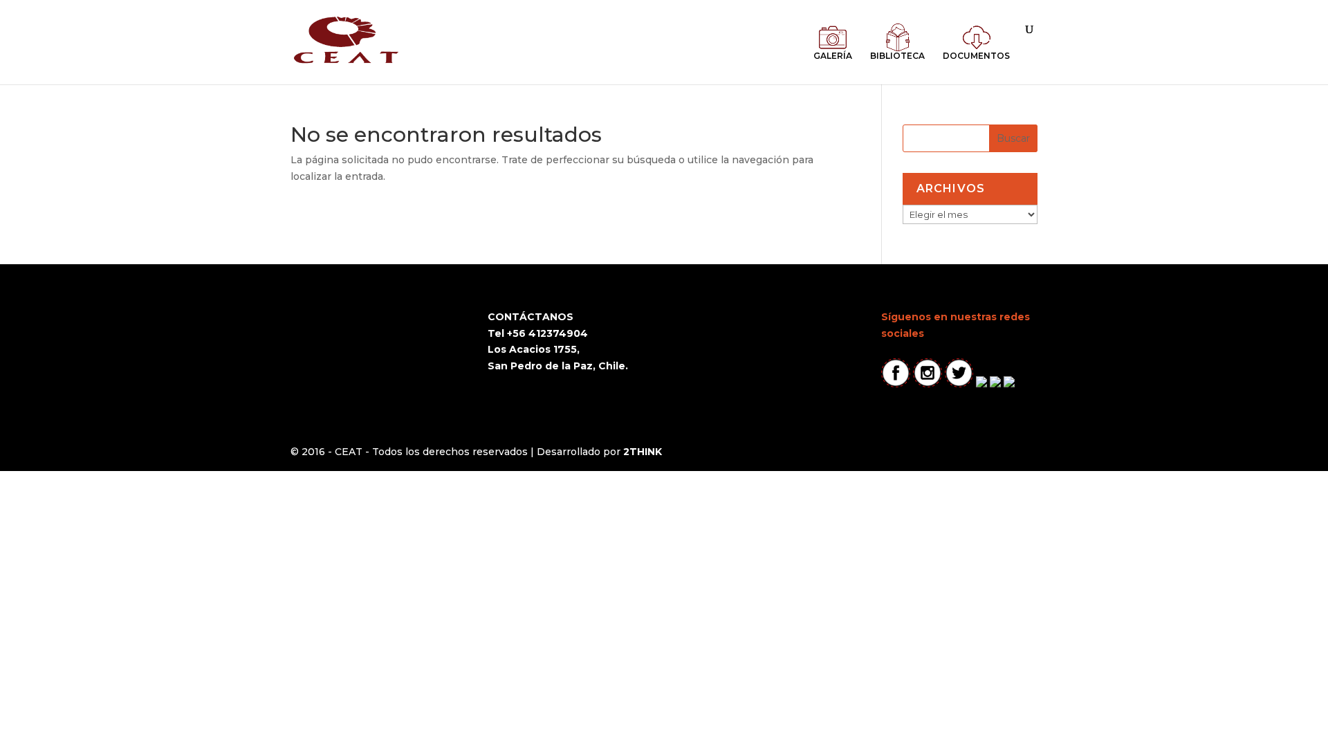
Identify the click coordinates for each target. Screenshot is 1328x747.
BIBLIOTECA (897, 55)
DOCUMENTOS (976, 55)
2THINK (642, 451)
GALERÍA (832, 55)
